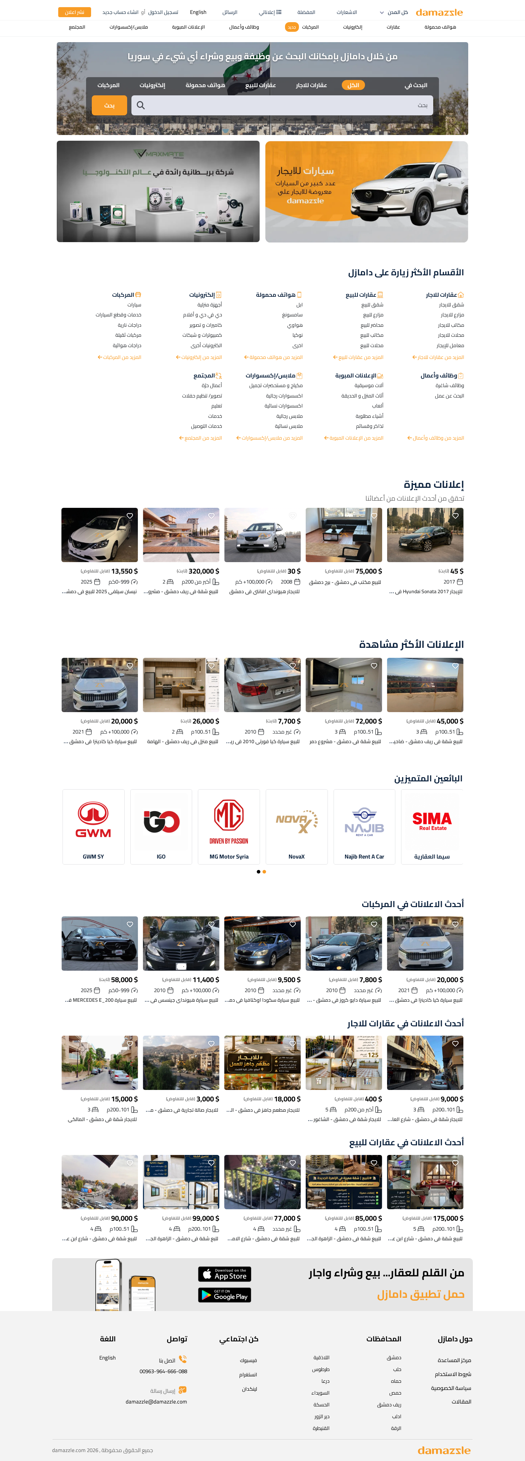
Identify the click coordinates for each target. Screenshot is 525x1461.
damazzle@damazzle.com (156, 1401)
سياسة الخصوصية (451, 1388)
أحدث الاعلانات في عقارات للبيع (406, 1142)
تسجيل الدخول (163, 12)
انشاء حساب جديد (120, 12)
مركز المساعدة (454, 1360)
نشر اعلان (74, 12)
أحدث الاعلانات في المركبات (413, 904)
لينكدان (249, 1389)
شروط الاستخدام (453, 1374)
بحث (109, 105)
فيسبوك (248, 1360)
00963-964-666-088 (163, 1371)
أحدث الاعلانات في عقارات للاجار (406, 1024)
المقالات (461, 1401)
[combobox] (290, 105)
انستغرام (248, 1374)
